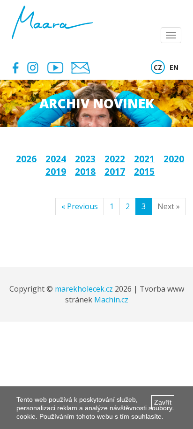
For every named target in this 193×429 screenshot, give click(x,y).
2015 (144, 172)
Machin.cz (111, 299)
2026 (26, 159)
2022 (114, 159)
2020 (173, 159)
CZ (158, 67)
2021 (144, 159)
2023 (85, 159)
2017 (114, 172)
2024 (55, 159)
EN (174, 67)
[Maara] (52, 22)
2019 (55, 172)
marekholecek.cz (84, 289)
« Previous (79, 206)
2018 (85, 172)
